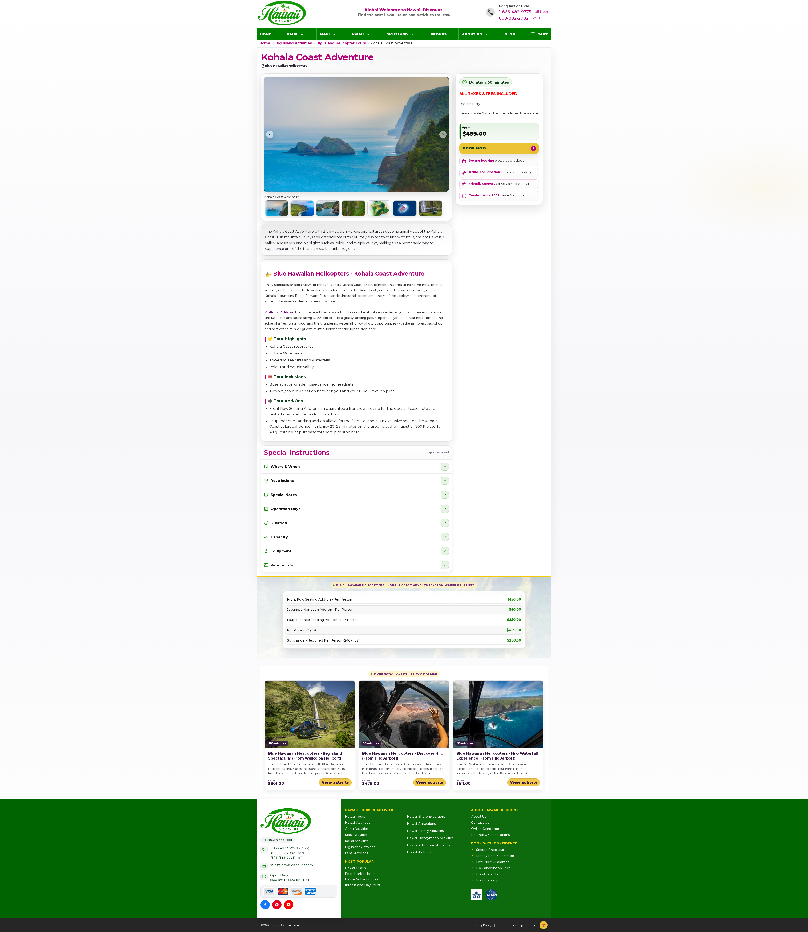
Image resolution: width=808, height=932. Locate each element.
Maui (325, 34)
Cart (539, 34)
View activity (335, 782)
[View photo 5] (379, 208)
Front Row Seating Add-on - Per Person (319, 599)
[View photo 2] (302, 208)
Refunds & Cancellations (490, 835)
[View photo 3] (328, 208)
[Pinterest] (277, 904)
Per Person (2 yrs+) (302, 630)
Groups (439, 34)
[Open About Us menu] (486, 34)
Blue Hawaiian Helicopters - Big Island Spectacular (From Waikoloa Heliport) (305, 756)
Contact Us (480, 823)
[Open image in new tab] (356, 134)
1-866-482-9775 (523, 11)
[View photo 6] (405, 208)
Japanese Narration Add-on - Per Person (320, 609)
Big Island (397, 34)
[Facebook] (265, 904)
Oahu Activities (356, 829)
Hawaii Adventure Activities (428, 845)
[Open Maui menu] (334, 34)
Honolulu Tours (419, 852)
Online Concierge (485, 829)
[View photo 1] (276, 208)
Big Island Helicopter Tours (341, 43)
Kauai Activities (356, 841)
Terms (501, 925)
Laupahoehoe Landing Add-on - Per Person (323, 620)
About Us (472, 34)
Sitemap (517, 925)
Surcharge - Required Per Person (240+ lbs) (323, 640)
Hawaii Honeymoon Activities (430, 838)
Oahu (292, 34)
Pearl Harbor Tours (360, 874)
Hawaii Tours (355, 816)
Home (265, 34)
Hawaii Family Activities (425, 831)
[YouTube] (288, 904)
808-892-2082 (519, 18)
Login (533, 925)
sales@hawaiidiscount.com (291, 865)
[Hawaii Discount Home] (285, 821)
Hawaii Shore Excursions (426, 816)
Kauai (358, 34)
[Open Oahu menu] (302, 34)
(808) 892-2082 (287, 853)
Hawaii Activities (357, 823)
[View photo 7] (430, 208)
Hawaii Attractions (421, 824)
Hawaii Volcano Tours (362, 879)
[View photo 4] (353, 208)
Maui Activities (356, 835)
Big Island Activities (294, 43)
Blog (510, 34)
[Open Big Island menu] (412, 34)
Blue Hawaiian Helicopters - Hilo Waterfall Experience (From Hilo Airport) (497, 756)
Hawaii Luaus (355, 868)
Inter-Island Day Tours (362, 885)
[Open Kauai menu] (368, 34)
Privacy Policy (482, 925)
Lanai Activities (356, 853)
